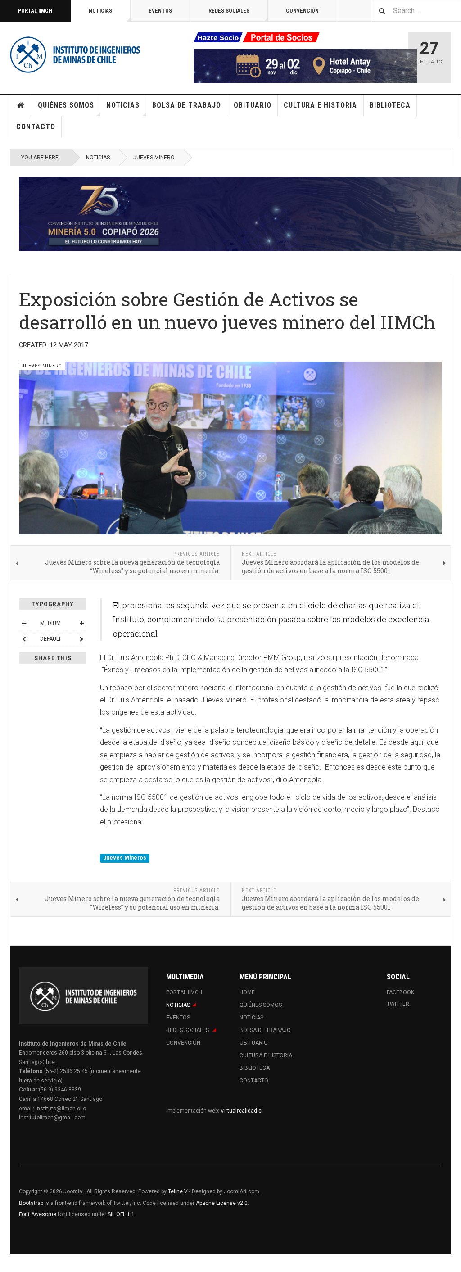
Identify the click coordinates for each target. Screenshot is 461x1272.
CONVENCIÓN (302, 11)
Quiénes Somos (66, 105)
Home (21, 105)
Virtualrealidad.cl (242, 1111)
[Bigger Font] (81, 623)
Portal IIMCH (35, 11)
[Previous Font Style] (24, 639)
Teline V (178, 1191)
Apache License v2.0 (222, 1203)
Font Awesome (37, 1214)
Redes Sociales (228, 11)
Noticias (100, 11)
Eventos (160, 11)
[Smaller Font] (24, 623)
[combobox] (416, 10)
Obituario (252, 105)
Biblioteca (390, 105)
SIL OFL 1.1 (121, 1214)
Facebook (400, 992)
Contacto (35, 126)
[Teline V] (75, 54)
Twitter (398, 1004)
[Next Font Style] (81, 639)
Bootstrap (31, 1203)
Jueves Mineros (124, 858)
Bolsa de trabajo (186, 105)
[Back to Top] (9, 1263)
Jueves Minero (154, 157)
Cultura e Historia (320, 105)
